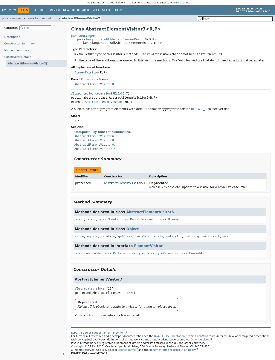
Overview (9, 10)
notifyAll (174, 236)
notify (158, 236)
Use (34, 10)
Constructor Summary (19, 43)
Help (118, 10)
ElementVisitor (86, 72)
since (100, 288)
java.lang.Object (83, 36)
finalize (108, 236)
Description (12, 36)
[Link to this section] (124, 159)
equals (92, 236)
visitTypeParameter (162, 253)
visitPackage (114, 253)
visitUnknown (169, 219)
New (66, 10)
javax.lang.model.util (41, 18)
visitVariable (193, 253)
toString (192, 236)
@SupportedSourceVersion (91, 93)
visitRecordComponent (139, 219)
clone (79, 236)
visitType (136, 253)
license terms (181, 2)
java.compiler (11, 18)
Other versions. (200, 339)
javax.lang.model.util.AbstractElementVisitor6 (112, 39)
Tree (43, 10)
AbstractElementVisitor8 (94, 84)
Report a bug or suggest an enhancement (98, 332)
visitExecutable (88, 253)
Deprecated (80, 10)
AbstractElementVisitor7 (81, 18)
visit (79, 219)
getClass (125, 236)
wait (205, 236)
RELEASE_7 (120, 93)
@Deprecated (84, 288)
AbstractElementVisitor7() (28, 63)
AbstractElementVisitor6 (104, 102)
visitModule (108, 219)
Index (96, 10)
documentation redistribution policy (172, 349)
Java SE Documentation (169, 336)
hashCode (142, 236)
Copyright (77, 346)
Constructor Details (17, 56)
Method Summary (16, 50)
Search (107, 10)
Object (132, 229)
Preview (55, 10)
